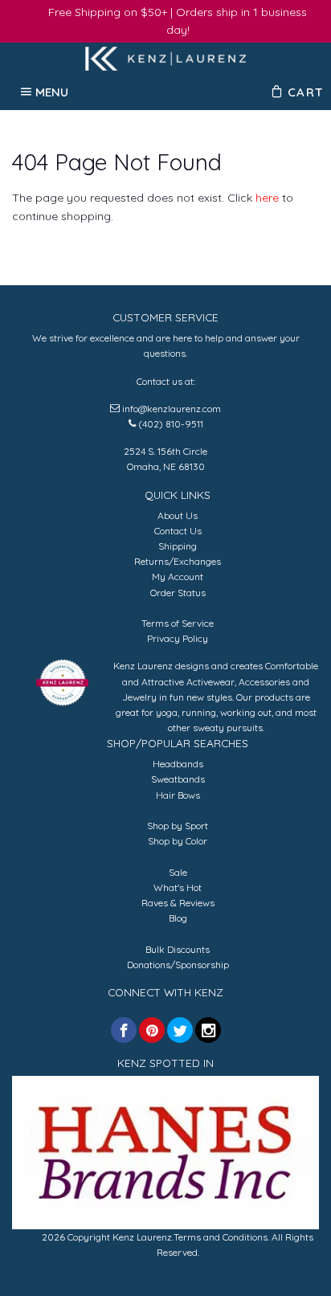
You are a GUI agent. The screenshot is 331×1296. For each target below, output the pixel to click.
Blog (178, 918)
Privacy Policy (177, 638)
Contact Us (178, 531)
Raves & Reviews (178, 903)
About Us (177, 515)
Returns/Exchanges (177, 561)
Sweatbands (178, 779)
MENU (52, 92)
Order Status (178, 593)
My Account (177, 576)
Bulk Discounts (177, 949)
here (267, 197)
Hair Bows (178, 795)
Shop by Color (177, 841)
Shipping (177, 546)
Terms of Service (177, 623)
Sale (178, 872)
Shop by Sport (177, 826)
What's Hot (177, 887)
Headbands (178, 764)
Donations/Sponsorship (178, 965)
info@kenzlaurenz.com (171, 409)
